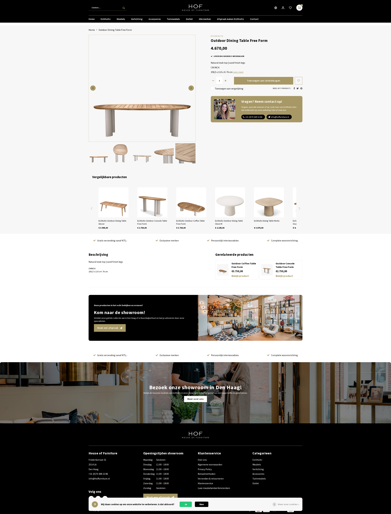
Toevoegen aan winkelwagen (263, 80)
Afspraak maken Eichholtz (230, 19)
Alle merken (205, 19)
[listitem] (113, 208)
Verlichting (137, 19)
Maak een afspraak (107, 327)
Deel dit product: (282, 88)
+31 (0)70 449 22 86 (253, 117)
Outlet (189, 19)
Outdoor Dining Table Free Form (115, 29)
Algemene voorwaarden (210, 464)
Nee (201, 504)
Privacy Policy (205, 469)
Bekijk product (240, 276)
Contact (254, 19)
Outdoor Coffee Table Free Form (244, 265)
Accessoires (155, 19)
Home (92, 19)
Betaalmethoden (206, 473)
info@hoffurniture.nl (280, 117)
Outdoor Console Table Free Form (285, 265)
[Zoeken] (124, 8)
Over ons (202, 459)
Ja (186, 504)
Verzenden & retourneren (211, 478)
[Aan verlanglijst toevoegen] (298, 81)
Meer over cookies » (288, 504)
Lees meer (238, 72)
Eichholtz (106, 19)
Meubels (121, 19)
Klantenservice (205, 483)
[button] (92, 208)
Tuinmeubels (173, 19)
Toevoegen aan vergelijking (229, 88)
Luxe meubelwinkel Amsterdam (214, 488)
